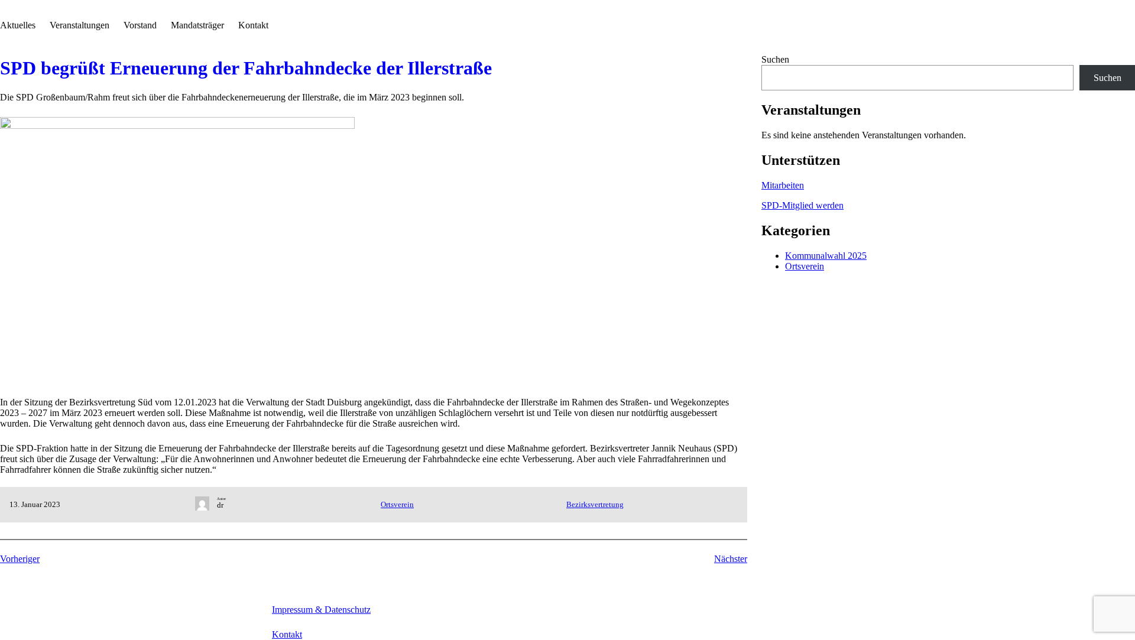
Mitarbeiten (782, 185)
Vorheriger (20, 559)
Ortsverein (397, 504)
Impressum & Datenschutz (321, 610)
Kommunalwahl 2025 (826, 256)
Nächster (730, 559)
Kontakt (287, 634)
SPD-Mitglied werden (802, 205)
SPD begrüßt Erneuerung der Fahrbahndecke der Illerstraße (246, 68)
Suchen (775, 59)
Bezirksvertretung (595, 504)
